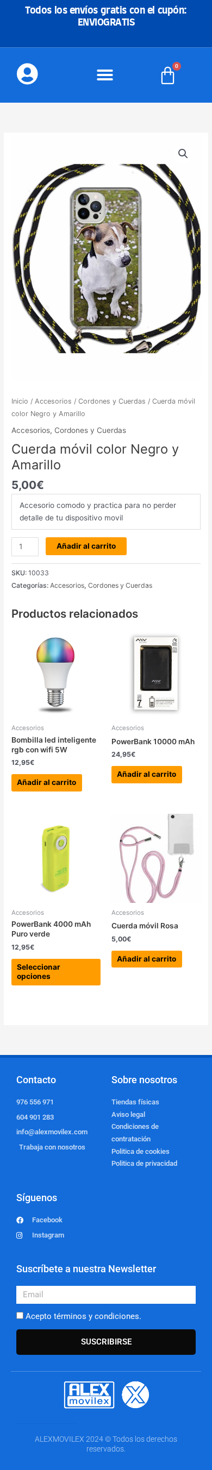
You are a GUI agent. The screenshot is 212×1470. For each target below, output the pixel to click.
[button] (105, 75)
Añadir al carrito (86, 546)
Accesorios (53, 401)
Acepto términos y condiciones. (83, 1316)
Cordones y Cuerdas (112, 401)
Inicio (19, 401)
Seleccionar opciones (38, 972)
